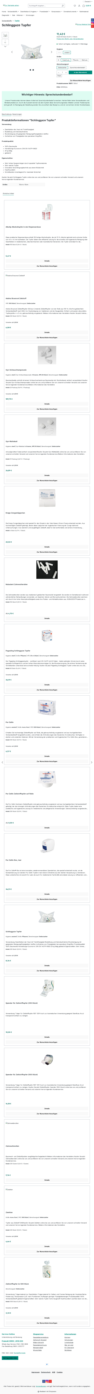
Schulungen (69, 1340)
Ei (58, 60)
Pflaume (75, 60)
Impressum (36, 1372)
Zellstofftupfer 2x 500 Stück (17, 1284)
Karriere (67, 1337)
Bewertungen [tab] (17, 114)
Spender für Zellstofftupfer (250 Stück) (22, 1003)
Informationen (70, 1334)
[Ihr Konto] (79, 6)
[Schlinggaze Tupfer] (32, 52)
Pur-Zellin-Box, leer (13, 860)
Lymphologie (69, 1342)
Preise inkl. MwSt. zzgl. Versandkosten (70, 39)
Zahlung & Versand (39, 1340)
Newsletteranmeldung (40, 1337)
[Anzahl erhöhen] (66, 72)
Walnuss (84, 60)
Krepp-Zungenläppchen (15, 513)
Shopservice (38, 1334)
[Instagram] (92, 23)
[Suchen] (62, 6)
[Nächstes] (51, 52)
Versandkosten (41, 1386)
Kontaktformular (19, 1353)
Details (47, 261)
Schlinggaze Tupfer (14, 932)
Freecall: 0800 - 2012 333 (12, 1341)
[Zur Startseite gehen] (11, 5)
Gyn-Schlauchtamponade (16, 370)
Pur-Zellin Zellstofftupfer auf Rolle (20, 794)
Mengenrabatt (38, 1348)
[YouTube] (92, 26)
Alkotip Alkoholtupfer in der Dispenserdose (23, 227)
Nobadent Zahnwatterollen (17, 584)
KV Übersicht (69, 1348)
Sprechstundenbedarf (77, 67)
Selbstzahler (62, 67)
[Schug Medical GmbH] (83, 25)
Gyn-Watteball (11, 441)
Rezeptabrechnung (40, 1345)
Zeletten (9, 1212)
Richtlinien (68, 1350)
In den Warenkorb (80, 72)
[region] (27, 52)
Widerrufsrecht (38, 1342)
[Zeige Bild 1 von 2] (30, 70)
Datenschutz (46, 1372)
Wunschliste (37, 1350)
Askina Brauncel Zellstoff (16, 298)
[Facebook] (92, 19)
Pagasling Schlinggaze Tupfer (18, 651)
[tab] (6, 114)
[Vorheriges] (12, 52)
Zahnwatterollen (12, 1146)
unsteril (66, 52)
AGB (53, 1372)
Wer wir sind (69, 1345)
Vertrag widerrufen (10, 1358)
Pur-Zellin (9, 722)
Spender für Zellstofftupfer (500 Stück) (22, 1075)
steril (60, 53)
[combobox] (44, 6)
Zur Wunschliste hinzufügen (80, 80)
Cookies (60, 1372)
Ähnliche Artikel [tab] (8, 193)
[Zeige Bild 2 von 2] (33, 70)
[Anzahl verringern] (58, 72)
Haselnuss (65, 60)
